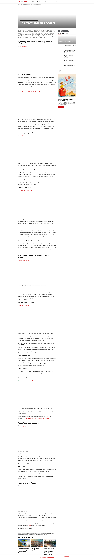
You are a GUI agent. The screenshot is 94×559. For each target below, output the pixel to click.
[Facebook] (59, 31)
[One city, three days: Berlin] (61, 62)
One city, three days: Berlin (69, 60)
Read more (67, 556)
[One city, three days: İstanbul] (37, 543)
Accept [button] (52, 557)
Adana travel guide (29, 4)
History (33, 20)
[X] (62, 31)
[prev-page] (59, 71)
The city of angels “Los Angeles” (70, 45)
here (29, 525)
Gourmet (29, 20)
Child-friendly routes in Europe (69, 65)
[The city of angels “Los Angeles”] (61, 47)
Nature (45, 546)
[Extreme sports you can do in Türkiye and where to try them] (24, 543)
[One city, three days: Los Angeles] (61, 57)
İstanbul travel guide (34, 546)
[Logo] (23, 2)
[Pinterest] (64, 31)
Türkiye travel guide (23, 4)
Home (19, 4)
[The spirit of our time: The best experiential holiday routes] (61, 52)
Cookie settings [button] (43, 557)
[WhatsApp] (66, 31)
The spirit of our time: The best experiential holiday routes (70, 51)
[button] (70, 2)
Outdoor (19, 546)
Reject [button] (48, 557)
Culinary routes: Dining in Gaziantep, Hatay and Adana (36, 418)
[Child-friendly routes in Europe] (61, 67)
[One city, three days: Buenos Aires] (67, 39)
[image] (67, 85)
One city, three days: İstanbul (35, 549)
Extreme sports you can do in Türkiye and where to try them (23, 550)
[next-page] (60, 71)
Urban (36, 20)
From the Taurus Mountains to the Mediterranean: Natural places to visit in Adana (49, 551)
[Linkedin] (68, 31)
